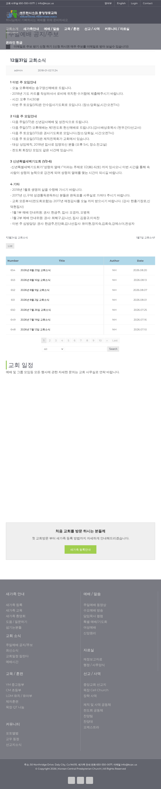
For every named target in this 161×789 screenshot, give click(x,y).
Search (113, 348)
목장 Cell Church (96, 690)
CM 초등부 (13, 690)
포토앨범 (12, 733)
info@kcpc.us (46, 3)
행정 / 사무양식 (94, 665)
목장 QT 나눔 (15, 707)
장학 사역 (90, 696)
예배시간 (12, 662)
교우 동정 (12, 739)
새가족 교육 (14, 610)
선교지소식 (14, 745)
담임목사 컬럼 (93, 616)
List (10, 245)
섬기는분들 (14, 627)
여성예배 (89, 627)
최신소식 (12, 650)
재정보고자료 (92, 659)
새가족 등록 (14, 605)
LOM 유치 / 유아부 (19, 696)
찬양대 (88, 721)
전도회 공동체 (93, 710)
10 (100, 340)
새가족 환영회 (16, 616)
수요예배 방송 (93, 610)
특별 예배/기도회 (95, 622)
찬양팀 (88, 716)
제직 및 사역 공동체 (97, 705)
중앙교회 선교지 (94, 684)
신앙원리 (89, 633)
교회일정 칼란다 (17, 656)
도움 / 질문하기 (16, 622)
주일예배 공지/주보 (19, 645)
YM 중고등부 (15, 684)
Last (115, 340)
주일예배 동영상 (94, 605)
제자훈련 (12, 701)
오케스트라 (91, 727)
